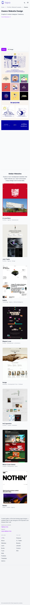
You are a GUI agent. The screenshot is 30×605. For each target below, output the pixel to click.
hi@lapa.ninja (4, 527)
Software (20, 384)
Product (4, 343)
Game (16, 466)
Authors (3, 561)
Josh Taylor (6, 259)
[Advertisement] (15, 150)
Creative (9, 425)
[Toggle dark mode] (24, 2)
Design (13, 261)
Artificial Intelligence (18, 302)
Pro (3, 538)
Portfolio (5, 220)
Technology (5, 302)
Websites (3, 543)
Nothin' (5, 505)
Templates (4, 558)
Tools (2, 550)
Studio (4, 507)
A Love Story (7, 218)
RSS (17, 550)
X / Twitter (19, 540)
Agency (9, 220)
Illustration (5, 384)
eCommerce (17, 343)
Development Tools (13, 384)
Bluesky (18, 543)
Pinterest (18, 538)
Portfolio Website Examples (14, 7)
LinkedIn (18, 545)
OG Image (10, 49)
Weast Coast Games (9, 464)
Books (3, 548)
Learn (2, 545)
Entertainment (15, 220)
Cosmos (18, 548)
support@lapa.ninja (6, 531)
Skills (2, 553)
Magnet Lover (7, 341)
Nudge (5, 382)
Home (2, 7)
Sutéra (5, 300)
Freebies (3, 555)
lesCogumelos (7, 423)
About (2, 540)
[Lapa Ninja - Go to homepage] (6, 2)
